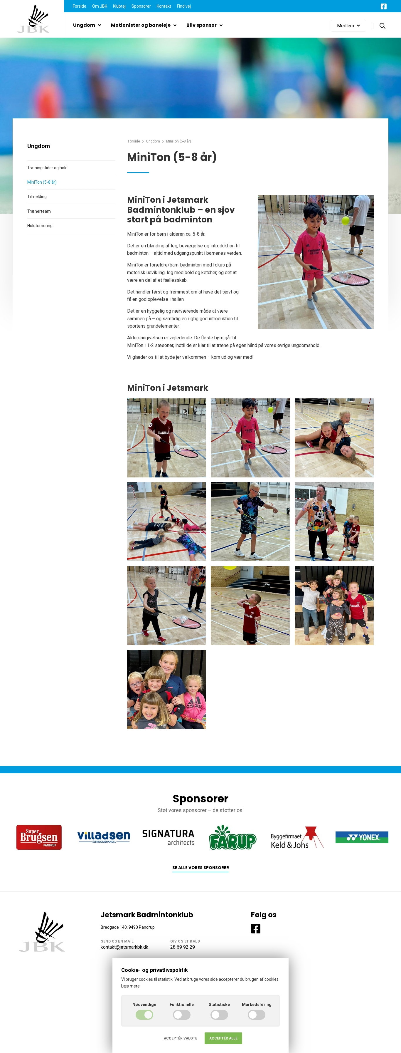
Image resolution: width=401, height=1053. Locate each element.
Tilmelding (37, 196)
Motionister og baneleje (141, 25)
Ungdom (84, 25)
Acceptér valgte (180, 1038)
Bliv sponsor (201, 25)
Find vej (184, 6)
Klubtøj (119, 6)
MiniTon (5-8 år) (42, 182)
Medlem (345, 25)
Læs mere (130, 986)
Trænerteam (39, 211)
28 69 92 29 (182, 947)
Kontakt (164, 6)
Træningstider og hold (47, 167)
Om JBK (99, 6)
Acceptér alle (223, 1038)
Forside (79, 6)
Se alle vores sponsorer (200, 868)
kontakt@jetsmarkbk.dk (124, 947)
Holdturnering (40, 225)
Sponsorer (141, 6)
